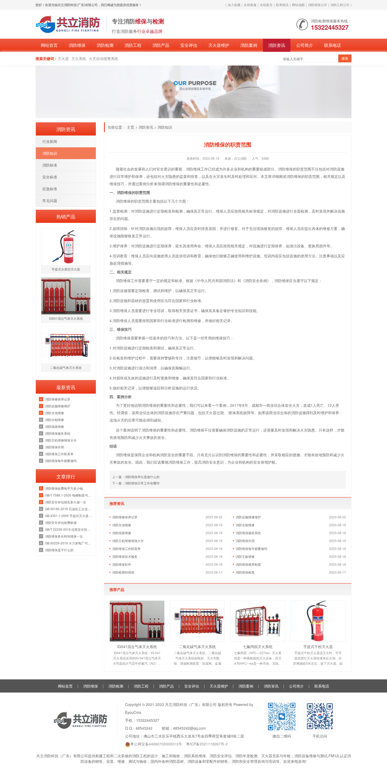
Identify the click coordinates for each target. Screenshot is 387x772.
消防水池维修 (121, 525)
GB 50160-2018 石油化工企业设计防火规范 (69, 509)
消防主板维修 (245, 556)
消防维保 (77, 45)
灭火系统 (78, 58)
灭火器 (63, 58)
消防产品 (160, 45)
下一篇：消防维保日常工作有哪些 (136, 483)
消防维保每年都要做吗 (251, 548)
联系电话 (282, 4)
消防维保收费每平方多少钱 (64, 488)
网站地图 (298, 4)
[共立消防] (68, 23)
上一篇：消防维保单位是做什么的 (136, 476)
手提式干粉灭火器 (318, 646)
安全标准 (49, 176)
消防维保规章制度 (248, 564)
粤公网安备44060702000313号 (156, 743)
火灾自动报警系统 (103, 58)
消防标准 (49, 165)
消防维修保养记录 (124, 517)
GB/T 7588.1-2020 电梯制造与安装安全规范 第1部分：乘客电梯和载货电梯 (69, 495)
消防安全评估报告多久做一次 (65, 502)
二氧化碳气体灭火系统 (197, 646)
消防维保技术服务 (124, 556)
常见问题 (49, 200)
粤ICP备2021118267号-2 (207, 743)
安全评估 (188, 45)
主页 (130, 127)
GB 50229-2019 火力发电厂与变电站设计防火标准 (69, 543)
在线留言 (266, 4)
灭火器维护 (218, 45)
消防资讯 (276, 45)
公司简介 (304, 45)
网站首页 (49, 45)
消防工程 (133, 45)
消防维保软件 (121, 564)
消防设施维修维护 (248, 517)
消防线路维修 (121, 532)
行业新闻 (49, 141)
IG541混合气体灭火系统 (137, 646)
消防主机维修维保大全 (128, 540)
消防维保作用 (245, 540)
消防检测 (105, 45)
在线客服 (250, 4)
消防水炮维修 (245, 525)
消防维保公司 (317, 4)
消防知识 (164, 127)
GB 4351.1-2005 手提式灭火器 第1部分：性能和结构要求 (69, 515)
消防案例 (248, 45)
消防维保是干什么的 (59, 550)
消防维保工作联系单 (126, 548)
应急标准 (49, 188)
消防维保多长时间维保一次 (64, 536)
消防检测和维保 (123, 572)
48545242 (144, 728)
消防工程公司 (339, 4)
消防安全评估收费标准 (61, 522)
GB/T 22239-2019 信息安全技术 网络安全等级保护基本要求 (69, 529)
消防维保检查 (245, 572)
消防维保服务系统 (248, 532)
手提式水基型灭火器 (66, 269)
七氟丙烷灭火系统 (257, 646)
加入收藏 (234, 4)
